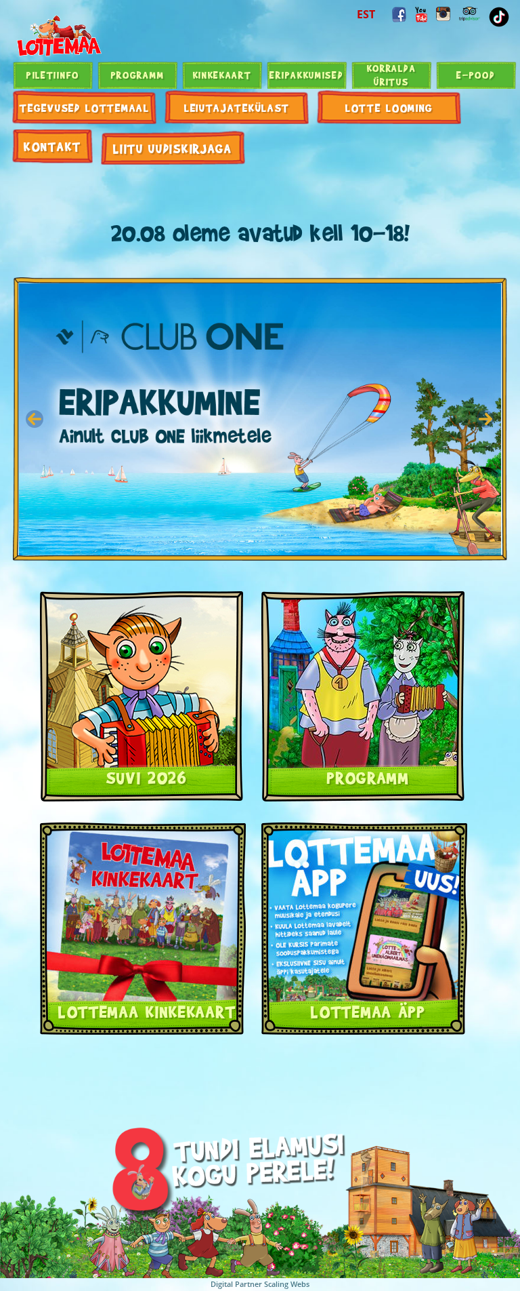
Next (485, 419)
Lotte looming (389, 107)
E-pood (475, 74)
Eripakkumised (306, 74)
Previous (34, 419)
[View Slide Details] (268, 419)
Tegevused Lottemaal (84, 107)
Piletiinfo (52, 74)
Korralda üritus (391, 74)
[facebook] (399, 14)
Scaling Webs (286, 1284)
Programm (138, 74)
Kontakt (52, 146)
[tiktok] (499, 17)
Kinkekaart (222, 74)
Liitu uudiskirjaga (172, 148)
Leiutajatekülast (237, 107)
